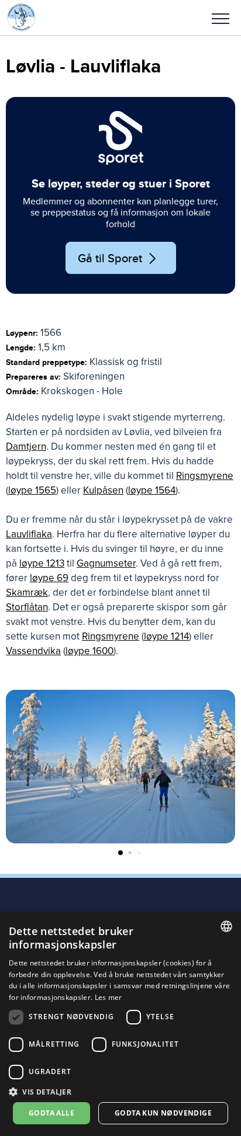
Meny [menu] (220, 17)
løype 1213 (41, 563)
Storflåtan (27, 607)
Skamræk (27, 592)
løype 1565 (32, 490)
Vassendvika (33, 651)
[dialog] (120, 1024)
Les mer (108, 997)
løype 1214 (166, 636)
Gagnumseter (106, 563)
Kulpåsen (103, 490)
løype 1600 (89, 651)
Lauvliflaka (29, 534)
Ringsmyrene (204, 476)
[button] (220, 17)
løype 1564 (151, 490)
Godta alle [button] (51, 1113)
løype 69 (49, 578)
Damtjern (26, 446)
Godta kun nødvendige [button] (163, 1113)
